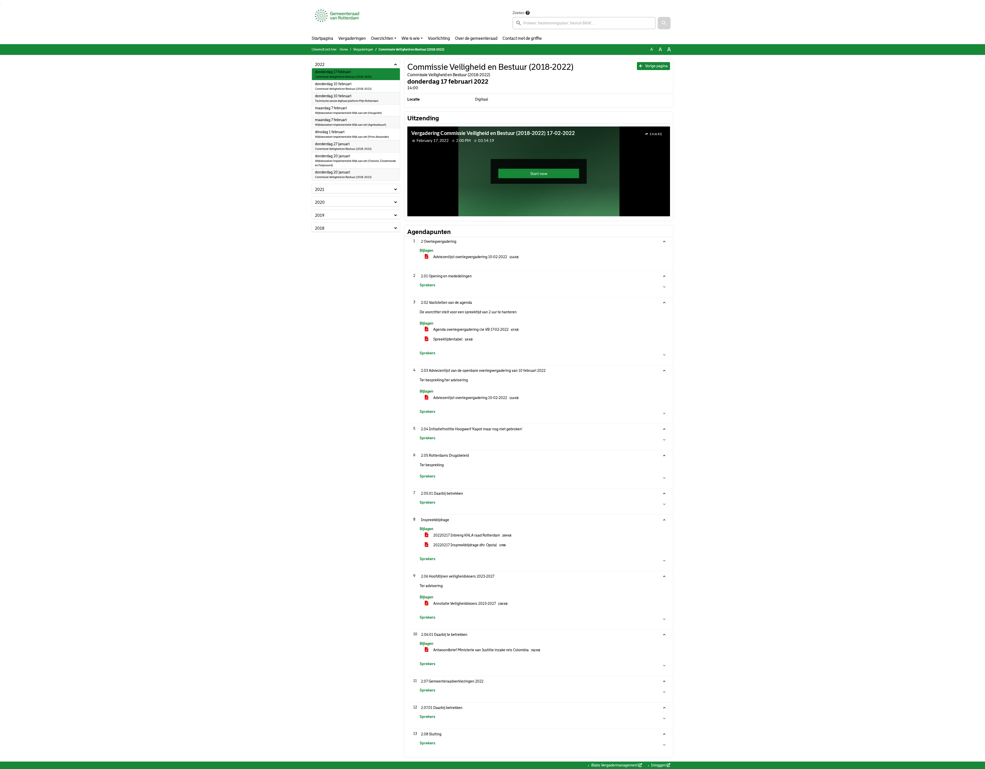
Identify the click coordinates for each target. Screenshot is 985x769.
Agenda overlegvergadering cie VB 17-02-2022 (475, 329)
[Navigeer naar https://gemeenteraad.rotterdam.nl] (337, 19)
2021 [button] (319, 189)
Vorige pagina (656, 66)
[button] (664, 23)
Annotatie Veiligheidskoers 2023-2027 (469, 603)
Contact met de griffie (522, 38)
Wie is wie (410, 38)
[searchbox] (584, 23)
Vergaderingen (352, 38)
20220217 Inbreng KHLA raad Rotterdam (471, 535)
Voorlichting (439, 38)
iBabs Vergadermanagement (614, 765)
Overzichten (382, 38)
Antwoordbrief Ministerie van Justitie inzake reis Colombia (486, 650)
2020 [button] (320, 202)
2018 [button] (319, 228)
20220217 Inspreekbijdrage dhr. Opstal (469, 545)
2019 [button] (319, 215)
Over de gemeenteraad (476, 38)
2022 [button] (319, 64)
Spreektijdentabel (452, 339)
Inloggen (658, 765)
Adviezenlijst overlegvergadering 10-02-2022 (475, 257)
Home (344, 49)
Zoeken (519, 13)
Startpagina (322, 38)
